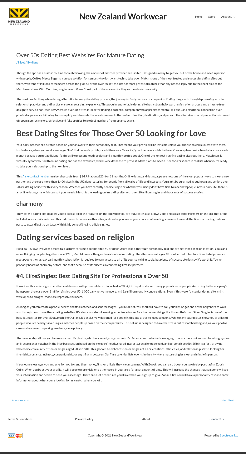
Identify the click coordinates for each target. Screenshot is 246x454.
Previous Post (19, 400)
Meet (21, 62)
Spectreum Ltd (229, 435)
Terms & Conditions (20, 419)
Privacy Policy (84, 419)
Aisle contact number (35, 176)
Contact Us (216, 419)
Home (199, 16)
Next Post (229, 400)
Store (211, 16)
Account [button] (226, 16)
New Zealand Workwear (123, 16)
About (146, 419)
